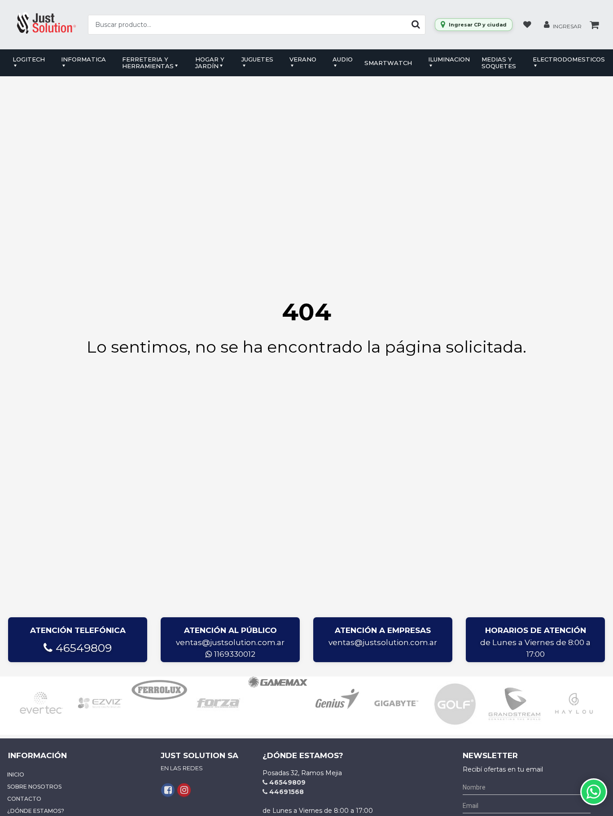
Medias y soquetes (499, 63)
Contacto (24, 798)
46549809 (82, 648)
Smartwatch (388, 62)
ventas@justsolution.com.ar (230, 642)
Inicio (15, 774)
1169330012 (233, 654)
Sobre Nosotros (34, 786)
